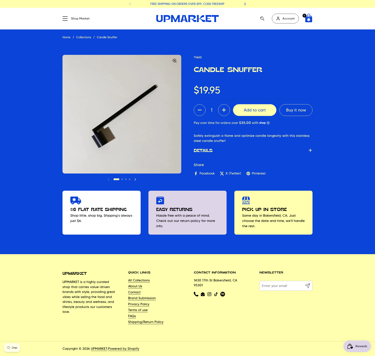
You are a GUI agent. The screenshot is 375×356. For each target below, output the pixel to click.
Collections (83, 37)
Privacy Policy (138, 304)
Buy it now (296, 109)
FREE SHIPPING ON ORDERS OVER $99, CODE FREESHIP (187, 3)
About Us (135, 286)
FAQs (132, 316)
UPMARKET (99, 349)
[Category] (66, 18)
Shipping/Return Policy (145, 322)
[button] (308, 18)
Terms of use (138, 310)
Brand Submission (142, 298)
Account (288, 18)
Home (66, 37)
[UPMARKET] (187, 18)
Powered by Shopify (123, 349)
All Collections (139, 280)
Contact (134, 292)
